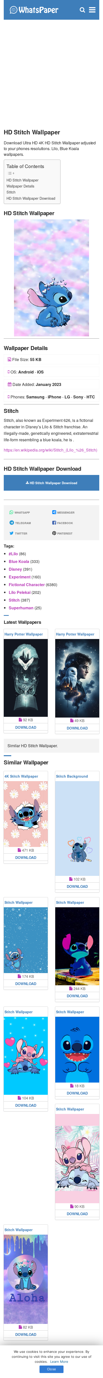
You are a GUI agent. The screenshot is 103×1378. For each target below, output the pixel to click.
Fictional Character (27, 584)
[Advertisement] (51, 71)
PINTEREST (64, 533)
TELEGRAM (22, 523)
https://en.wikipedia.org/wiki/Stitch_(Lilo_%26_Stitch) (50, 450)
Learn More (59, 1362)
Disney (16, 569)
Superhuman (21, 608)
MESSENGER (65, 512)
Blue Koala (19, 561)
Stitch (11, 191)
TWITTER (20, 533)
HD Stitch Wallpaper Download (30, 198)
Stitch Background (72, 776)
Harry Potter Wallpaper (23, 634)
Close (51, 1369)
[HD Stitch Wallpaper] (51, 277)
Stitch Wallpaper (18, 902)
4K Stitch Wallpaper (21, 776)
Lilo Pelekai (20, 592)
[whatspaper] (34, 9)
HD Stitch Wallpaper (22, 180)
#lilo (14, 553)
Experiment (20, 577)
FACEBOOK (64, 523)
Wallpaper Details (20, 185)
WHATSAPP (22, 512)
